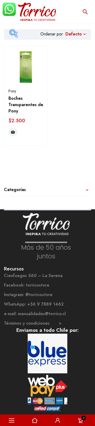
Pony (12, 91)
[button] (12, 132)
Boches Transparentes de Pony (25, 104)
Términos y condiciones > (32, 323)
